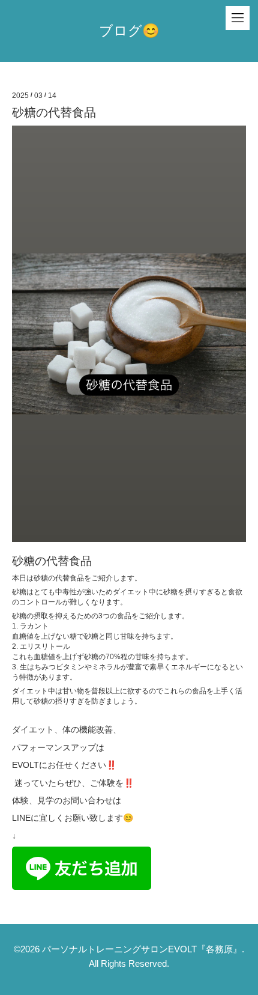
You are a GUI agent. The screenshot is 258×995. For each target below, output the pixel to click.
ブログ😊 (129, 30)
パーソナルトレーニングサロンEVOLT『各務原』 (142, 949)
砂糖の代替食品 (54, 112)
